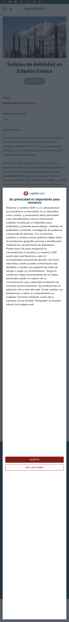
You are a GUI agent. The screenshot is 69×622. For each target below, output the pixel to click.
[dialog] (34, 403)
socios (39, 207)
